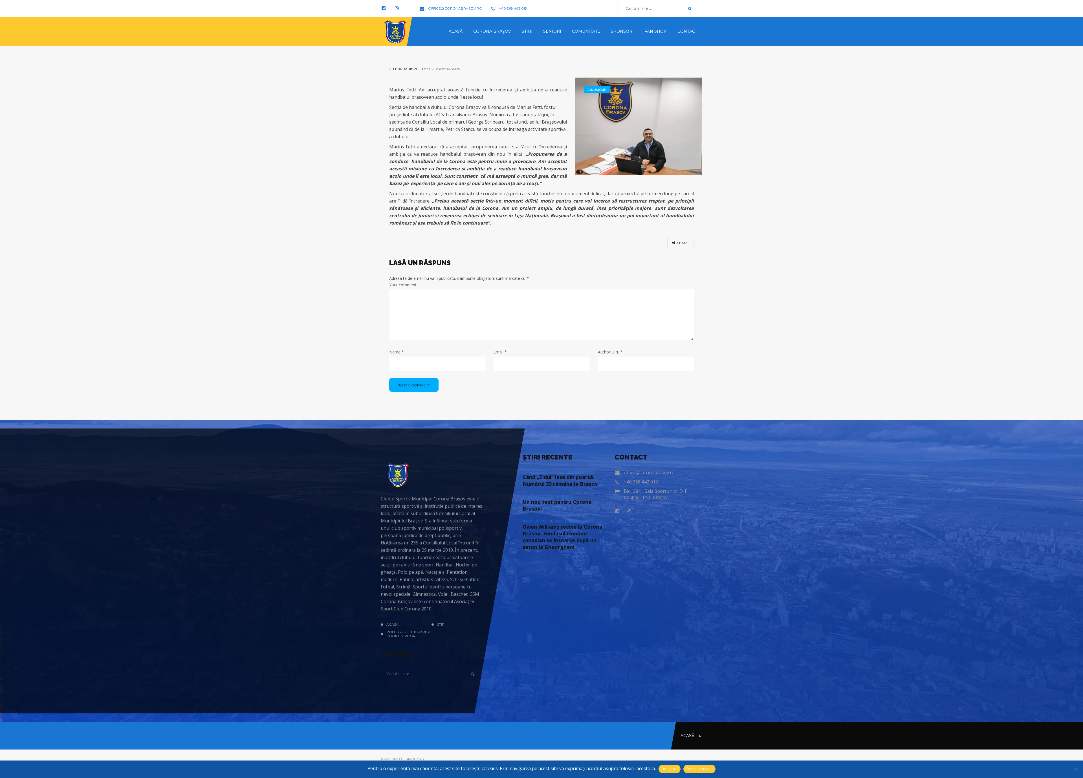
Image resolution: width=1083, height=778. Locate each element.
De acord (669, 768)
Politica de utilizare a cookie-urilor (408, 634)
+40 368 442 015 (512, 8)
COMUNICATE (596, 90)
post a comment (414, 385)
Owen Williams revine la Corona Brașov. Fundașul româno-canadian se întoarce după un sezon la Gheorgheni (562, 536)
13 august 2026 (537, 496)
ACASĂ (392, 624)
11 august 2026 (536, 521)
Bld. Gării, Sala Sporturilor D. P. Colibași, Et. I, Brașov (656, 494)
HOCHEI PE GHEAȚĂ (574, 471)
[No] (1076, 769)
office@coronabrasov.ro (454, 8)
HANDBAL (564, 496)
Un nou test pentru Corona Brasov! (557, 505)
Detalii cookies (699, 768)
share (682, 243)
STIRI (441, 624)
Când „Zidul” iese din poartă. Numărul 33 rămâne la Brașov (560, 480)
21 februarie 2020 (406, 69)
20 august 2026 (537, 471)
